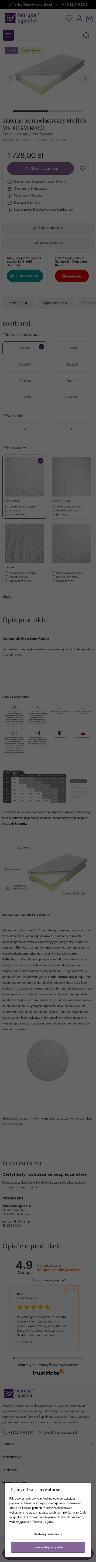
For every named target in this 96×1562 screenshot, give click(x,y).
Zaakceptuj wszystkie (48, 1547)
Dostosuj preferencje (48, 1534)
